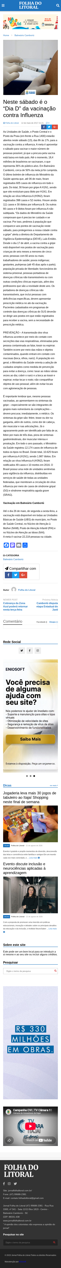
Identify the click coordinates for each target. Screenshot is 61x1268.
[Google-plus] (55, 127)
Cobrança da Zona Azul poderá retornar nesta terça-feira (15, 606)
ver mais (53, 785)
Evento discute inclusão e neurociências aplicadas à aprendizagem (24, 868)
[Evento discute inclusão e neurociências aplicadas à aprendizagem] (30, 895)
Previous (7, 21)
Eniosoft (22, 1262)
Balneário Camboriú (13, 559)
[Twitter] (49, 127)
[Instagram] (38, 650)
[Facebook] (44, 127)
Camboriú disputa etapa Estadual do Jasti (47, 606)
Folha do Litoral (12, 123)
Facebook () (42, 622)
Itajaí (6, 845)
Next (54, 21)
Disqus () (53, 622)
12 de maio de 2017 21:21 (32, 123)
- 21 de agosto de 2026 (33, 845)
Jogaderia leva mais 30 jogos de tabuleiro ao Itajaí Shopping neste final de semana (29, 797)
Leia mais (33, 858)
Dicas (7, 785)
